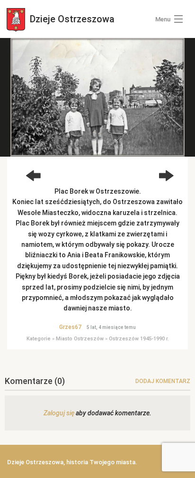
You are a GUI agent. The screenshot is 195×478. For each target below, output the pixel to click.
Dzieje (71, 19)
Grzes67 (70, 327)
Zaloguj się (59, 413)
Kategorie (39, 339)
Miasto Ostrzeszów (80, 339)
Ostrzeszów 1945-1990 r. (139, 339)
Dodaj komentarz (162, 381)
